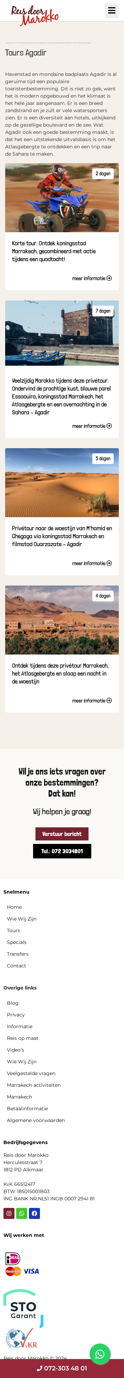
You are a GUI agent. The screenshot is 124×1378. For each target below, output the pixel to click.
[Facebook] (34, 1213)
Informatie (19, 1026)
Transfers (18, 954)
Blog (13, 1003)
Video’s (15, 1050)
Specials (17, 942)
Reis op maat (23, 1038)
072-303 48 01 (64, 1368)
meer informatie (89, 278)
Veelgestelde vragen (31, 1073)
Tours (13, 930)
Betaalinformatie (27, 1108)
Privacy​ (16, 1015)
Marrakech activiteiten (34, 1085)
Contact (16, 966)
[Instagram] (8, 1213)
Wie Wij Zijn (22, 919)
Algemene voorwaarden (36, 1120)
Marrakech (19, 1097)
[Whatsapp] (21, 1213)
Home (14, 907)
